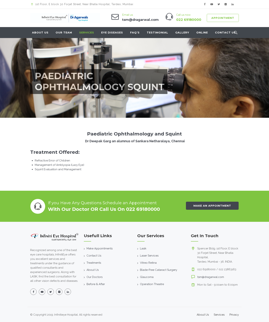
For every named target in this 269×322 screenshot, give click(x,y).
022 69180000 (188, 20)
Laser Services (149, 255)
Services (86, 32)
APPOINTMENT (222, 18)
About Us (40, 32)
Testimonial (157, 32)
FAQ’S (135, 32)
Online (202, 32)
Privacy (234, 314)
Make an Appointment (212, 205)
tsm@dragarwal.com (210, 277)
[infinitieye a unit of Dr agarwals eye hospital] (65, 18)
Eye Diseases (112, 32)
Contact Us (225, 32)
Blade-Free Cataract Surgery (158, 270)
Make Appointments (100, 248)
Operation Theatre (152, 284)
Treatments (94, 262)
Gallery (182, 32)
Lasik (143, 248)
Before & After (96, 284)
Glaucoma (147, 277)
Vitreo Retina (148, 262)
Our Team (64, 32)
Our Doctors (94, 277)
